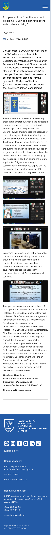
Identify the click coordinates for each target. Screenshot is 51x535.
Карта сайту (11, 450)
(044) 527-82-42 (12, 474)
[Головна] (6, 6)
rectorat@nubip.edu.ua (15, 479)
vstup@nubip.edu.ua (14, 515)
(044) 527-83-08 (12, 510)
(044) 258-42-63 (12, 507)
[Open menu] (45, 6)
